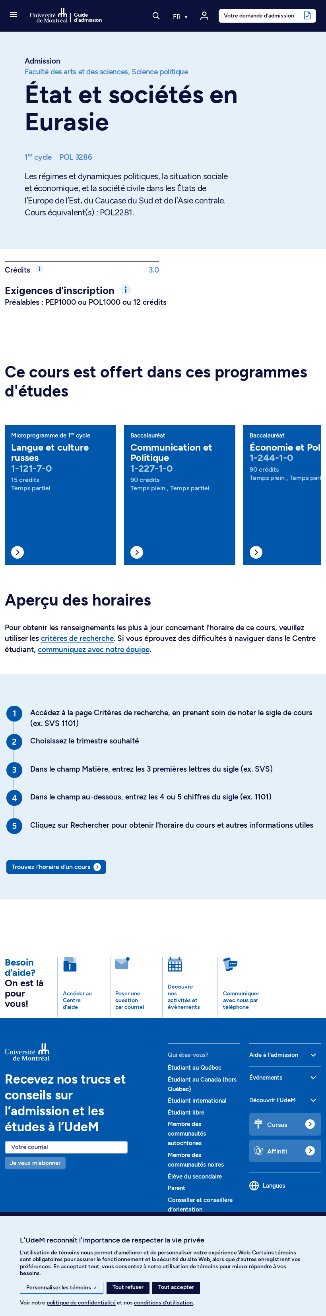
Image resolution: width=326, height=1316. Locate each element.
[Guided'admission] (81, 1052)
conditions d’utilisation (163, 1302)
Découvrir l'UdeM (272, 1100)
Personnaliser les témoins (61, 1287)
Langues (274, 1185)
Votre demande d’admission (259, 15)
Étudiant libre (186, 1112)
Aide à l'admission (273, 1055)
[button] (13, 15)
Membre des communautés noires (196, 1160)
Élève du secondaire (195, 1176)
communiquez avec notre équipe (93, 649)
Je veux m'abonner (35, 1163)
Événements (265, 1077)
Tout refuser (128, 1287)
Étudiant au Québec (194, 1067)
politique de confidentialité (81, 1302)
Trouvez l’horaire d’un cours (51, 867)
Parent (176, 1188)
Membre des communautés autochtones (187, 1134)
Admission (42, 61)
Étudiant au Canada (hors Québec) (202, 1084)
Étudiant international (197, 1100)
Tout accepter (176, 1287)
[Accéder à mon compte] (204, 16)
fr (177, 17)
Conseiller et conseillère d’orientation (200, 1204)
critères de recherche (77, 638)
